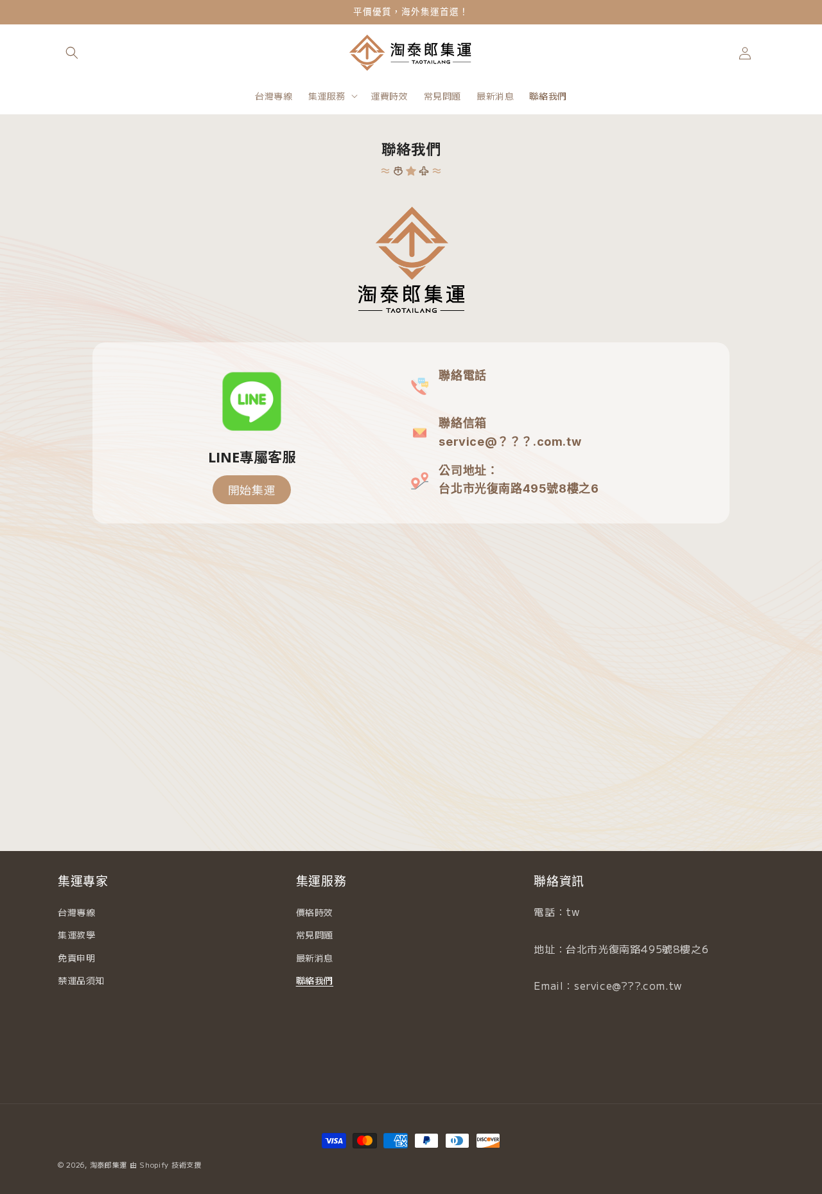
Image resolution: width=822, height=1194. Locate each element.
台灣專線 (76, 912)
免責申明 (76, 957)
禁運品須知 (81, 980)
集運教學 (76, 934)
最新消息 (314, 957)
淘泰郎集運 (109, 1164)
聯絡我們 (314, 980)
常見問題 (314, 934)
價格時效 (314, 912)
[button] (72, 53)
